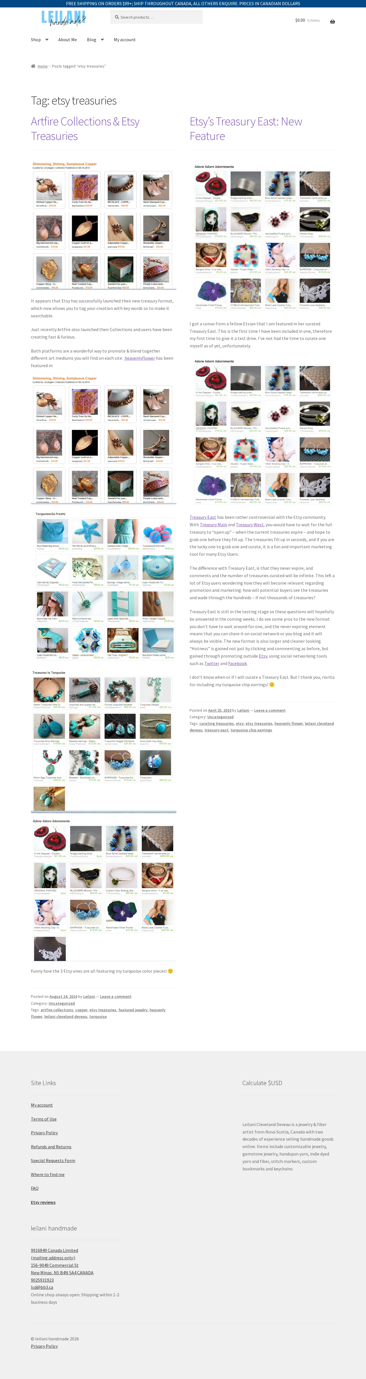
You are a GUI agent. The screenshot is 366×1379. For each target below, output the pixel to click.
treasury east (216, 730)
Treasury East (203, 517)
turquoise (98, 1016)
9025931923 (42, 1280)
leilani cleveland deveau (65, 1016)
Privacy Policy (44, 1132)
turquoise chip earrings (251, 730)
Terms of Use (44, 1119)
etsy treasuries (102, 1009)
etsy (240, 723)
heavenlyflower (139, 358)
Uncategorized (62, 1003)
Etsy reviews (43, 1202)
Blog (91, 39)
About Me (67, 39)
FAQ (35, 1188)
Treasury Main (213, 524)
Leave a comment (116, 996)
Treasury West (250, 524)
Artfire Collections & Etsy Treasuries (85, 128)
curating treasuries (216, 723)
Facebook (237, 663)
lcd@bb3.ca (42, 1287)
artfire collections (57, 1009)
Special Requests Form (53, 1160)
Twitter (211, 663)
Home (43, 66)
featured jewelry (133, 1009)
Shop (36, 39)
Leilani (89, 996)
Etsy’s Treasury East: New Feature (246, 128)
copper (81, 1009)
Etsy (263, 656)
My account (125, 39)
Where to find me (48, 1174)
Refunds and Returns (51, 1147)
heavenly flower (288, 723)
